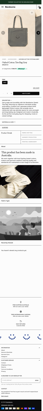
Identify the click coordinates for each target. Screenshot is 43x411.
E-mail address (7, 380)
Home (4, 59)
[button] (2, 6)
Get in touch (4, 396)
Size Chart (36, 88)
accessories (12, 59)
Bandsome (9, 402)
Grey (4, 82)
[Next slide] (38, 33)
